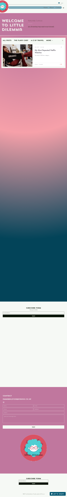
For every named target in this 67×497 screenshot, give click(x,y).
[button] (62, 40)
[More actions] (61, 47)
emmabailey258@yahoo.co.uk (17, 399)
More (48, 40)
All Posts (7, 40)
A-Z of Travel (37, 40)
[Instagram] (63, 8)
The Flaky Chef (21, 40)
